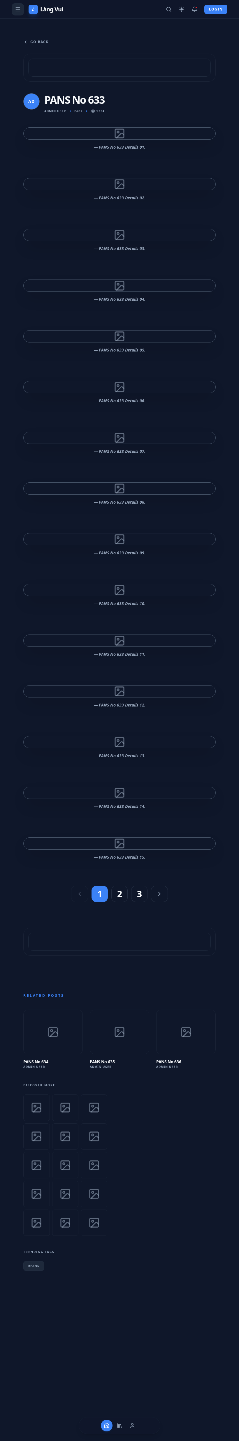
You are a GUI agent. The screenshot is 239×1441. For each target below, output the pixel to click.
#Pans (33, 1266)
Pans (78, 111)
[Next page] (159, 894)
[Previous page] (79, 894)
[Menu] (18, 9)
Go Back (39, 42)
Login (216, 9)
